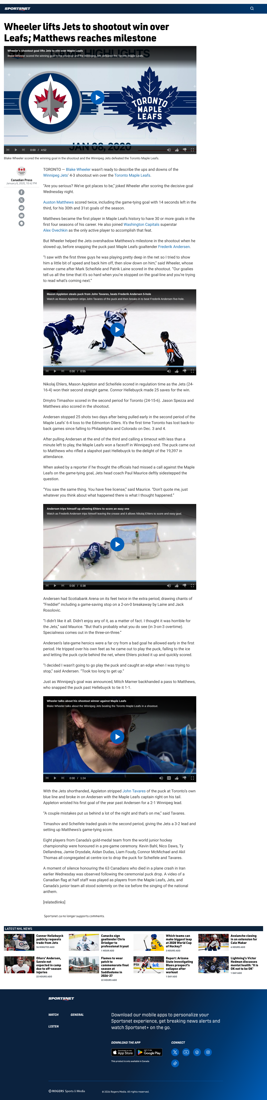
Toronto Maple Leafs (132, 175)
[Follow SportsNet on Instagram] (208, 1052)
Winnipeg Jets (55, 175)
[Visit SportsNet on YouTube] (186, 1052)
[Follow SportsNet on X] (175, 1052)
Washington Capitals (141, 224)
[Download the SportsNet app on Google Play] (149, 1052)
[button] (252, 9)
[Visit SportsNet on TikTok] (175, 1063)
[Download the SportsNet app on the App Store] (123, 1052)
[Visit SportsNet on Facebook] (197, 1052)
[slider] (100, 145)
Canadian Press (21, 180)
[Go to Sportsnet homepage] (17, 9)
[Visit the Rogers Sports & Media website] (67, 1090)
